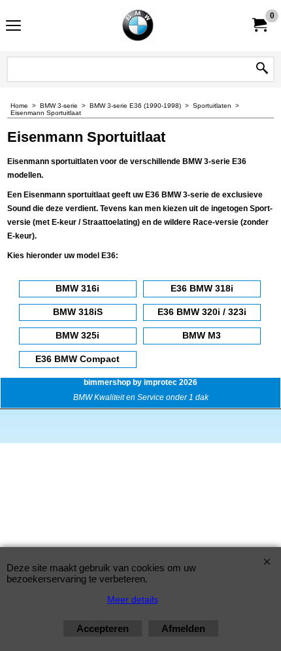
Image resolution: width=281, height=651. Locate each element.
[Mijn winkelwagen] (259, 25)
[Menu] (13, 27)
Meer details (132, 599)
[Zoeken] (262, 69)
